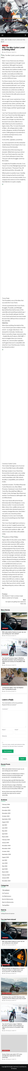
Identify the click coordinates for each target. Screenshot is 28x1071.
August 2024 (5, 857)
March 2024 (5, 872)
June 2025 (4, 828)
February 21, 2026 (10, 665)
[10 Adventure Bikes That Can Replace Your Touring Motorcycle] (14, 677)
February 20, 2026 (10, 691)
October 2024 (5, 851)
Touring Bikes (5, 905)
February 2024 (6, 875)
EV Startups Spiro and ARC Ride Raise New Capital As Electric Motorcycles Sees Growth (14, 781)
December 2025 (6, 810)
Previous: (12, 596)
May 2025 (4, 830)
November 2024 (6, 848)
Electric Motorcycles (7, 899)
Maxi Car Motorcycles (8, 902)
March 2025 (5, 836)
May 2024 (4, 866)
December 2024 (6, 845)
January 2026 (5, 807)
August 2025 (5, 822)
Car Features (5, 45)
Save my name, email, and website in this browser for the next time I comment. (13, 745)
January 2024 (5, 877)
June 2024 (4, 863)
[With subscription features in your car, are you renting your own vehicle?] (14, 621)
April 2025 (5, 833)
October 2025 (5, 816)
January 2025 (5, 842)
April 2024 (5, 869)
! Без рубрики (5, 890)
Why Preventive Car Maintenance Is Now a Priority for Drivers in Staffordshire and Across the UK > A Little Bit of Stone (13, 775)
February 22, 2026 (10, 635)
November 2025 (6, 813)
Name (4, 729)
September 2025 (6, 819)
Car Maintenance (6, 896)
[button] (2, 35)
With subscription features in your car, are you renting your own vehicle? (13, 769)
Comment (5, 709)
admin (4, 52)
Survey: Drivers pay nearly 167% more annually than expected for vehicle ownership (12, 793)
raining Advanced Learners (7, 913)
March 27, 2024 (11, 52)
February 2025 (6, 839)
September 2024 (6, 854)
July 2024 (4, 860)
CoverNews (22, 1066)
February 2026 (6, 804)
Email (17, 729)
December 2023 (6, 880)
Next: (15, 601)
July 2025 (4, 825)
